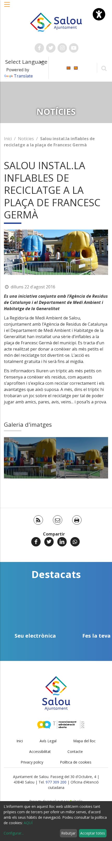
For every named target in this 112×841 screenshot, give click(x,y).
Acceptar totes (92, 833)
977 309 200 (56, 782)
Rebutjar (68, 833)
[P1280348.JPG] (82, 458)
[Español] (76, 67)
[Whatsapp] (75, 541)
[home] (56, 22)
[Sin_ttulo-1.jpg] (30, 458)
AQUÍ (28, 822)
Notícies (26, 138)
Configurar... (14, 833)
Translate (23, 76)
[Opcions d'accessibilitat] (98, 14)
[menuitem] (68, 67)
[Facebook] (36, 541)
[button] (7, 7)
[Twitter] (49, 541)
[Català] (68, 67)
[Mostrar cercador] (104, 68)
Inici (8, 138)
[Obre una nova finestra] (39, 48)
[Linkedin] (62, 541)
